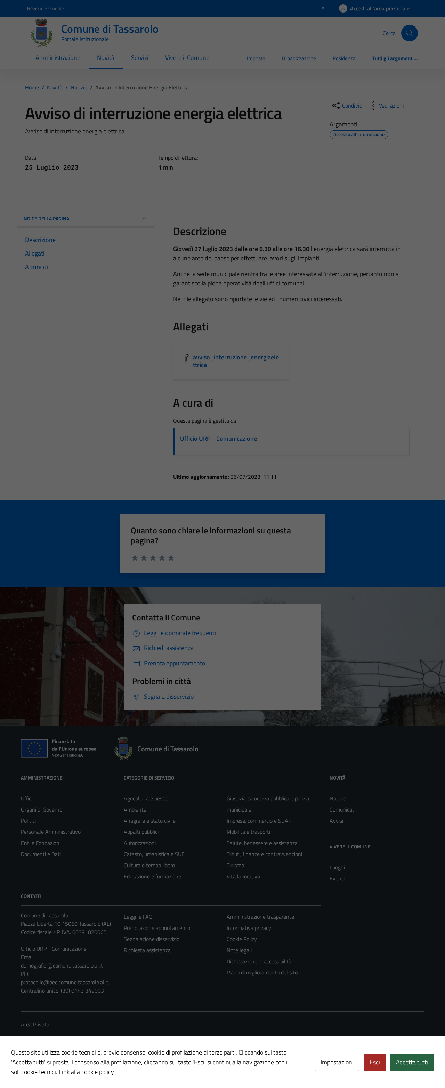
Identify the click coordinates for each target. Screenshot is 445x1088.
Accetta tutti (412, 1062)
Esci (375, 1062)
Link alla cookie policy (86, 1072)
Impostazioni (337, 1062)
